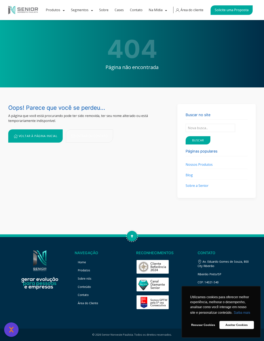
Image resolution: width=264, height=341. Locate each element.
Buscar (198, 140)
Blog (189, 175)
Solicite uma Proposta (232, 10)
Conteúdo (84, 287)
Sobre (103, 10)
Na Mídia (156, 10)
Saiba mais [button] (242, 312)
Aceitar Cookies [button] (236, 325)
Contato (136, 10)
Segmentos (80, 10)
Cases (119, 10)
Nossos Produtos (199, 164)
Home (82, 262)
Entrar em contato (91, 136)
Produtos (53, 10)
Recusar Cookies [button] (203, 325)
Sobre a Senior (197, 185)
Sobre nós (84, 278)
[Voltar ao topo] (132, 236)
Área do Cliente (88, 303)
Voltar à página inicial (37, 136)
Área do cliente (191, 10)
